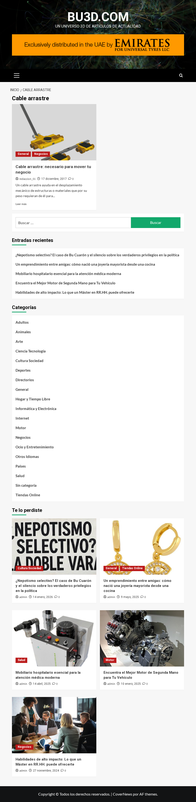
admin (23, 597)
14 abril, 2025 (42, 683)
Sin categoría (26, 485)
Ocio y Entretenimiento (35, 447)
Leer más (21, 204)
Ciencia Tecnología (31, 351)
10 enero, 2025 (131, 683)
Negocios (41, 154)
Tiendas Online (28, 495)
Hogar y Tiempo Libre (33, 399)
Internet (22, 418)
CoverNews (122, 794)
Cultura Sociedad (30, 360)
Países (21, 466)
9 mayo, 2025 (130, 597)
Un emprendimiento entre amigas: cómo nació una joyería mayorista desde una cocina (85, 264)
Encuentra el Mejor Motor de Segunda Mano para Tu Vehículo (65, 283)
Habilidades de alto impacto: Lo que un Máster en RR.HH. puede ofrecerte (75, 292)
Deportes (23, 370)
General (23, 154)
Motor (21, 428)
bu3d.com (98, 17)
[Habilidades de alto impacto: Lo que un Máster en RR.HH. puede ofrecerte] (54, 725)
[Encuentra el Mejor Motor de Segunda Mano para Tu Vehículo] (142, 638)
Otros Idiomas (27, 456)
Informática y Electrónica (36, 408)
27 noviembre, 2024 (46, 770)
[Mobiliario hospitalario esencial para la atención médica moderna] (54, 638)
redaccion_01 (27, 179)
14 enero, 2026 (43, 597)
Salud (20, 476)
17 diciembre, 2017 (54, 179)
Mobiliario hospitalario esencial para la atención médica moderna (68, 273)
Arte (19, 341)
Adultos (22, 322)
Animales (23, 332)
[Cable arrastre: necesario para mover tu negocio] (54, 132)
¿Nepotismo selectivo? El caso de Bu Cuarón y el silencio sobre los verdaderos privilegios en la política (97, 255)
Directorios (25, 380)
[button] (17, 75)
